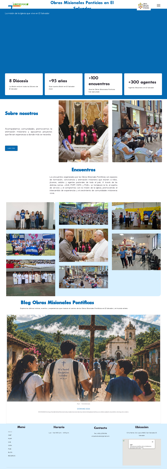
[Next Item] (157, 358)
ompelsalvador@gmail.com (100, 436)
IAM (9, 442)
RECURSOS (11, 456)
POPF (10, 438)
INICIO (10, 432)
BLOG (10, 452)
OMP (10, 435)
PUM (9, 449)
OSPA (10, 445)
